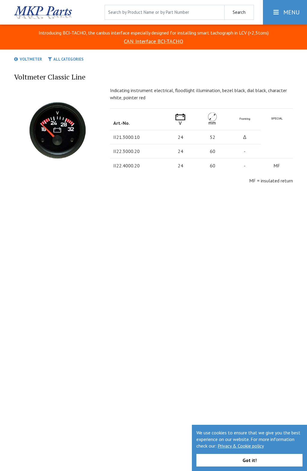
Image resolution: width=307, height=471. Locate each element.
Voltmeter (30, 59)
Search (239, 12)
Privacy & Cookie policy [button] (241, 446)
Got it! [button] (250, 460)
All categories (68, 59)
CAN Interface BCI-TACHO (153, 41)
